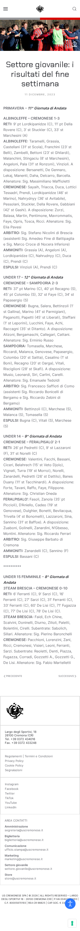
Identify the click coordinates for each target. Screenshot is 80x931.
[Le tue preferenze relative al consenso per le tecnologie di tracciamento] (72, 923)
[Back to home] (40, 9)
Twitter (10, 793)
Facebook (11, 789)
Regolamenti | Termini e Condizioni (29, 756)
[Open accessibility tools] (70, 903)
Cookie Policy (14, 765)
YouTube (11, 802)
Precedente (13, 676)
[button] (5, 9)
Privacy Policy (14, 761)
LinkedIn (10, 807)
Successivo (66, 676)
